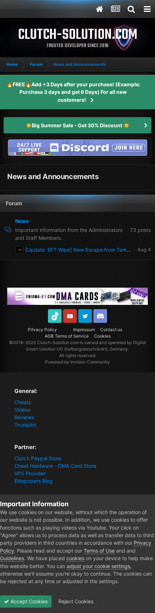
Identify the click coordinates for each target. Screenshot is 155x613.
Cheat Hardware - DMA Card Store (55, 466)
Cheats (22, 402)
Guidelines (12, 558)
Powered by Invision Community (77, 362)
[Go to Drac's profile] (19, 250)
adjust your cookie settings (98, 566)
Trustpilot (25, 425)
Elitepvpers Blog (33, 481)
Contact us (111, 329)
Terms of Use (99, 551)
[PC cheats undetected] (77, 147)
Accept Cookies (28, 601)
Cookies (102, 336)
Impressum (84, 329)
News (22, 221)
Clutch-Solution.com (58, 342)
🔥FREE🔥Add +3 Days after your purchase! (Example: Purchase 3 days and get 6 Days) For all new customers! (73, 92)
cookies (75, 558)
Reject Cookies (75, 601)
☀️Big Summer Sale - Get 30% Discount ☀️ (77, 125)
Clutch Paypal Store (37, 458)
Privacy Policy (42, 329)
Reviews (24, 417)
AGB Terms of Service (67, 336)
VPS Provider (29, 473)
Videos (22, 410)
